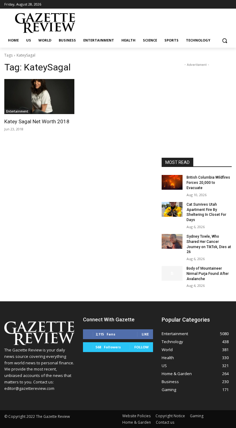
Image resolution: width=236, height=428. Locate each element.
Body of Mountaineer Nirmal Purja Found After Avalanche (208, 273)
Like (145, 334)
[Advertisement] (196, 98)
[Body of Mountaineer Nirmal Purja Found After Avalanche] (172, 273)
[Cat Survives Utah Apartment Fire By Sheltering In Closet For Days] (172, 209)
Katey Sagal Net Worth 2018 (36, 121)
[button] (224, 40)
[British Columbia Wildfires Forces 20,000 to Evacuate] (172, 182)
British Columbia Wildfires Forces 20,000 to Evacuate (208, 182)
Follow (141, 347)
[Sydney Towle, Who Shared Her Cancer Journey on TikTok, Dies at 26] (172, 241)
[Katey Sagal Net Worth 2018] (39, 96)
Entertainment (17, 111)
